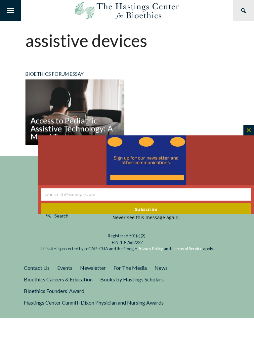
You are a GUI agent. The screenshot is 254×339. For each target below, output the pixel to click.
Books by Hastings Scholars (132, 279)
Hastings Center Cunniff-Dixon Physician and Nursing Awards (94, 302)
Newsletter (93, 268)
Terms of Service (187, 248)
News (161, 268)
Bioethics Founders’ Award (54, 291)
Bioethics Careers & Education (58, 279)
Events (64, 268)
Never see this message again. (146, 217)
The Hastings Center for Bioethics (127, 10)
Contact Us (37, 268)
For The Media (130, 268)
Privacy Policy (150, 248)
